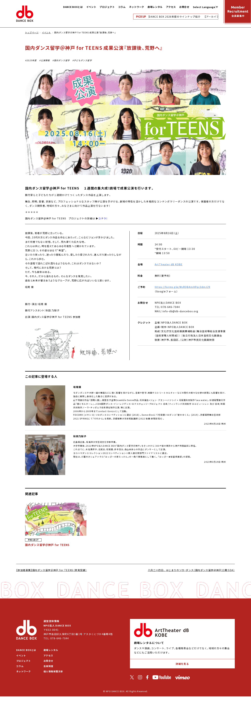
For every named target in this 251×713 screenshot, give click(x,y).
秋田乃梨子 (79, 436)
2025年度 (31, 60)
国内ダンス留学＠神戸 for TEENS (47, 545)
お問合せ (184, 7)
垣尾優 (77, 387)
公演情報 (45, 60)
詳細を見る (182, 663)
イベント (91, 7)
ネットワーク (136, 7)
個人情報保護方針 (53, 671)
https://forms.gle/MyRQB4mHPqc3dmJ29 (182, 287)
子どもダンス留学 (83, 60)
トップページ (32, 32)
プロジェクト (107, 7)
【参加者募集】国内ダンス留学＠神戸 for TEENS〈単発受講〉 (51, 570)
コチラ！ (103, 218)
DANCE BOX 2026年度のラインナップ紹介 (166, 16)
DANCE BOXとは (73, 7)
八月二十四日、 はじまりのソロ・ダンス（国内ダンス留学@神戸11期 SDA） (191, 570)
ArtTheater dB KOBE (169, 264)
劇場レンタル (155, 7)
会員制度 (48, 666)
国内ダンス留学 (62, 60)
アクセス (171, 7)
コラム (122, 7)
